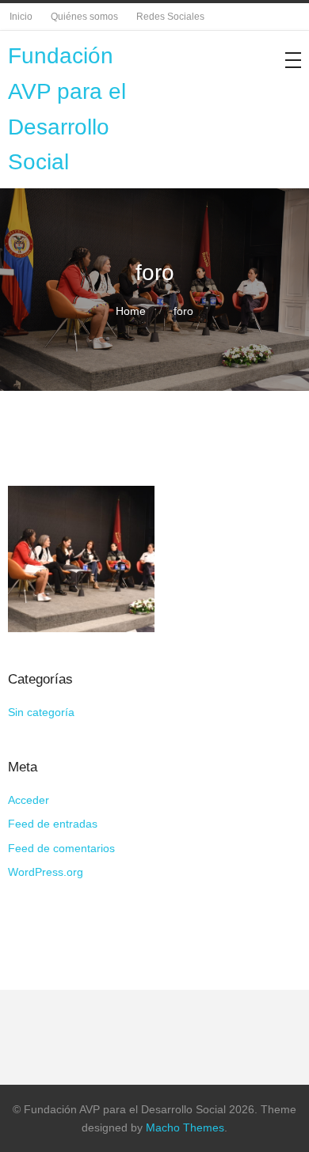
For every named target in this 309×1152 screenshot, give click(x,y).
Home (131, 311)
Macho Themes (185, 1127)
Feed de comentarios (61, 848)
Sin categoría (41, 712)
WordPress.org (45, 872)
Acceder (28, 800)
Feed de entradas (52, 823)
